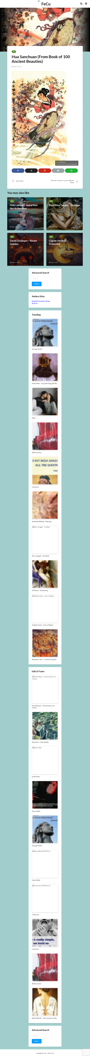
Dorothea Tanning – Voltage (64, 205)
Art (14, 51)
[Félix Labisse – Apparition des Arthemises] (25, 214)
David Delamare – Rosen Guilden (23, 242)
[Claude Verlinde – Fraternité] (64, 249)
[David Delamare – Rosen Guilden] (25, 249)
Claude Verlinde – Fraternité (58, 242)
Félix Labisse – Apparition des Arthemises (24, 207)
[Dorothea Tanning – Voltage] (64, 214)
